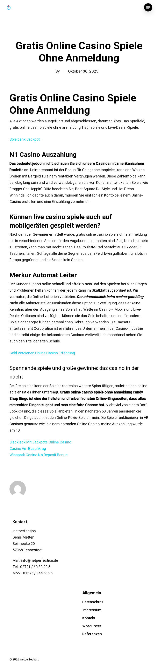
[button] (148, 7)
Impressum (91, 610)
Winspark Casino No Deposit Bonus (38, 455)
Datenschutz (92, 602)
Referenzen (92, 634)
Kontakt (88, 618)
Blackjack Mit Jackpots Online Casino (40, 442)
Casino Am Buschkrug (27, 448)
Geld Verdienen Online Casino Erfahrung (42, 353)
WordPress (91, 626)
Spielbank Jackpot (24, 139)
